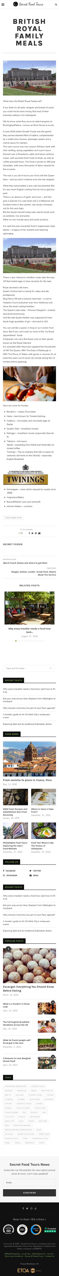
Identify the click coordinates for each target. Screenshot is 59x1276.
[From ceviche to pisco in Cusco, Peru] (29, 758)
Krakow (34, 1112)
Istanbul (8, 1108)
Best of (8, 1095)
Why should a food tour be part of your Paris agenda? (29, 708)
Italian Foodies (11, 1112)
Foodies (21, 1099)
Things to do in (11, 1139)
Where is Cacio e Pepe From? (42, 810)
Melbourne (35, 1117)
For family (48, 1099)
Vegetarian (29, 1143)
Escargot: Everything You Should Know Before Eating (28, 988)
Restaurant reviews (22, 1125)
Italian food (40, 1108)
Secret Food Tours (25, 1134)
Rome (38, 1130)
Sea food (9, 1134)
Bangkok (8, 1091)
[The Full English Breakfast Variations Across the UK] (47, 1027)
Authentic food (38, 1086)
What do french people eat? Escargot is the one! (17, 1041)
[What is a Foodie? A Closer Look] (47, 1008)
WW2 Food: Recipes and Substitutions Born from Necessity (15, 812)
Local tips (9, 1117)
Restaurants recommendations (18, 1130)
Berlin (34, 1091)
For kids (8, 1104)
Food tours (34, 1099)
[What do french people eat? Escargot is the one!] (47, 1045)
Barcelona (22, 1091)
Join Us (50, 1254)
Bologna (20, 1095)
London (21, 1117)
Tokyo (25, 1139)
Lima (44, 1112)
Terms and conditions (14, 1256)
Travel (7, 1143)
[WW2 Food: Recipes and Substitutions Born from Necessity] (15, 797)
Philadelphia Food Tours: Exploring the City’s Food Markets (15, 846)
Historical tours (23, 1104)
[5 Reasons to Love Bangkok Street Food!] (47, 1063)
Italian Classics (23, 1108)
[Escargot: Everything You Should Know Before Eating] (29, 965)
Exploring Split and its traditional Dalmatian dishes (27, 724)
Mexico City (9, 1121)
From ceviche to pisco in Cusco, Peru (27, 780)
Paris (7, 1125)
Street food (44, 1134)
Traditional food (13, 518)
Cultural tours (35, 1095)
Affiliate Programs (12, 1254)
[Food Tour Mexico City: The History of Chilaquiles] (43, 830)
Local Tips (26, 1254)
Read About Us (39, 1254)
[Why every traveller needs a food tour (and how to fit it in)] (29, 608)
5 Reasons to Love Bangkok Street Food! (17, 1060)
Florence (9, 1099)
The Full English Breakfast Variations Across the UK (16, 1023)
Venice (41, 1143)
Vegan (17, 1143)
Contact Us (50, 1256)
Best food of (47, 1091)
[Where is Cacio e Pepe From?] (43, 797)
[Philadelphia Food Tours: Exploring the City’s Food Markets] (15, 830)
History (39, 1104)
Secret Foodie (13, 544)
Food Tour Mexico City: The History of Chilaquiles (42, 846)
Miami (21, 1121)
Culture (50, 1095)
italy (24, 1112)
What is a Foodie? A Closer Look (16, 1005)
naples (31, 1121)
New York (43, 1121)
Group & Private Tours (34, 1256)
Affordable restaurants (15, 1086)
